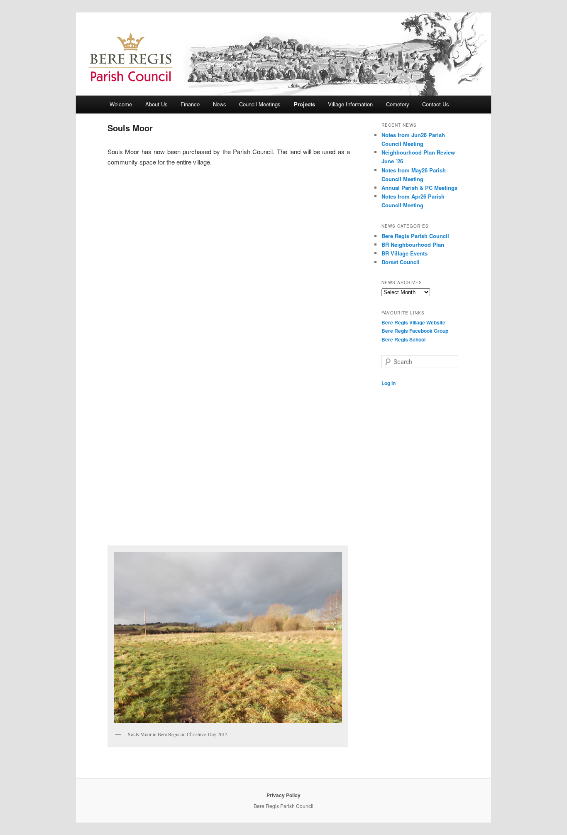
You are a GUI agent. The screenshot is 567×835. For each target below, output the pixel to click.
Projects (304, 104)
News (219, 104)
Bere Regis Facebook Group (414, 330)
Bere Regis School (403, 339)
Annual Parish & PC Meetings (419, 188)
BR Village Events (404, 253)
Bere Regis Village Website (413, 322)
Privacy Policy (283, 795)
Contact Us (435, 104)
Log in (388, 383)
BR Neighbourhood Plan (412, 244)
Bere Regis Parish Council (415, 236)
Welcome (121, 104)
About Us (156, 104)
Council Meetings (260, 104)
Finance (190, 104)
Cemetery (397, 104)
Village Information (350, 104)
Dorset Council (400, 262)
